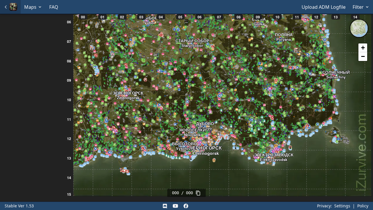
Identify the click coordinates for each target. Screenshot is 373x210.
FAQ (53, 7)
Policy (362, 206)
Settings (342, 206)
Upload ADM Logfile (324, 7)
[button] (362, 47)
